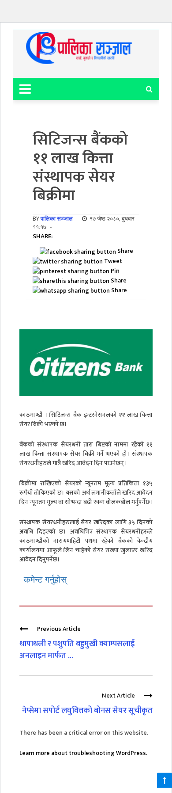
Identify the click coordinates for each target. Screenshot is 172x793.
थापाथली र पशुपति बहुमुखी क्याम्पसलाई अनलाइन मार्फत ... (77, 650)
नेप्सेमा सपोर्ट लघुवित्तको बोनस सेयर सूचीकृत (87, 710)
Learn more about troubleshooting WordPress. (83, 753)
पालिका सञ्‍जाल (57, 218)
